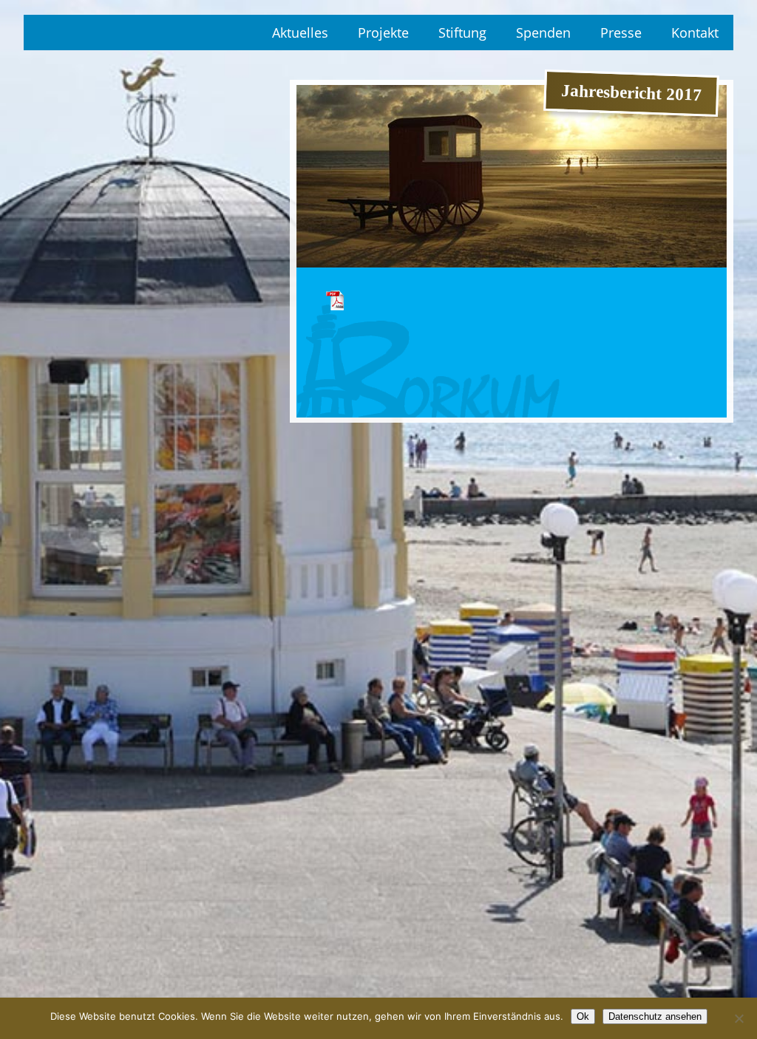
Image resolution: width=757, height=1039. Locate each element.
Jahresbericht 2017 (335, 300)
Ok (583, 1016)
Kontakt (695, 32)
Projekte (383, 32)
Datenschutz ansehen (655, 1016)
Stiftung (462, 32)
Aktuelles (300, 32)
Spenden (543, 32)
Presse (621, 32)
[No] (738, 1018)
